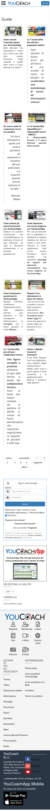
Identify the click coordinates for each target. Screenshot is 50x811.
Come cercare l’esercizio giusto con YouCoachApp (12, 42)
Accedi (45, 3)
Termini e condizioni (33, 696)
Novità (6, 746)
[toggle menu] (3, 3)
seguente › (38, 462)
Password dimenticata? (15, 520)
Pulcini (6, 712)
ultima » (25, 467)
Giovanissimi (9, 723)
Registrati (32, 527)
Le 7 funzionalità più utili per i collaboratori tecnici (12, 352)
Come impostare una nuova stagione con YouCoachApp (36, 226)
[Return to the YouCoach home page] (25, 615)
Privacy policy (31, 668)
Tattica (6, 684)
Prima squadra (9, 740)
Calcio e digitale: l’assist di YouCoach (35, 352)
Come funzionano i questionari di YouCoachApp (12, 296)
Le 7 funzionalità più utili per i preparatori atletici (35, 42)
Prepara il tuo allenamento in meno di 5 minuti (35, 296)
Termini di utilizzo (37, 512)
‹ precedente (23, 458)
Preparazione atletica (12, 690)
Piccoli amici (8, 707)
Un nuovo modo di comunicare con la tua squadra (12, 129)
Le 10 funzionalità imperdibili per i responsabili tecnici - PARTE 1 (36, 130)
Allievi (5, 729)
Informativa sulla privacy (15, 512)
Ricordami (11, 515)
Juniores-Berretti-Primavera (15, 735)
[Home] (19, 2)
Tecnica (6, 679)
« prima (8, 458)
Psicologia (7, 701)
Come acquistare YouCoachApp (32, 675)
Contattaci (29, 690)
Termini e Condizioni (34, 535)
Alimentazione (9, 696)
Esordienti (7, 718)
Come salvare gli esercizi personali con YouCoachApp (12, 226)
